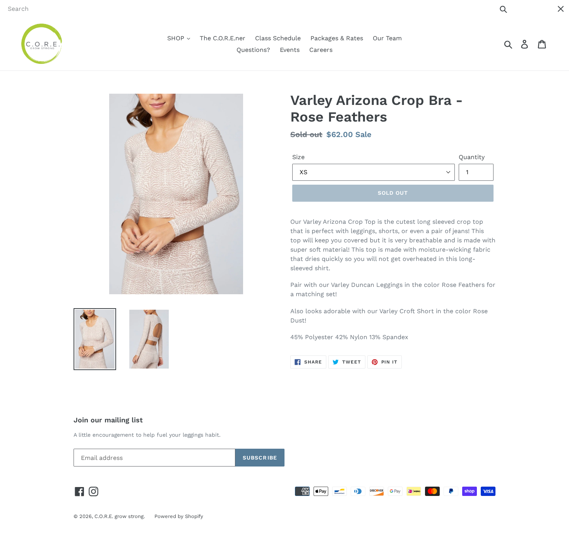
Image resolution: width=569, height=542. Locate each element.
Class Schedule (278, 38)
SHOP (176, 38)
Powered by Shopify (178, 516)
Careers (320, 49)
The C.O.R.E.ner (222, 38)
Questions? (253, 49)
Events (290, 49)
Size (298, 157)
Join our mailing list (108, 420)
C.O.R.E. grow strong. (119, 516)
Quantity (472, 157)
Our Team (387, 38)
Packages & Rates (336, 38)
